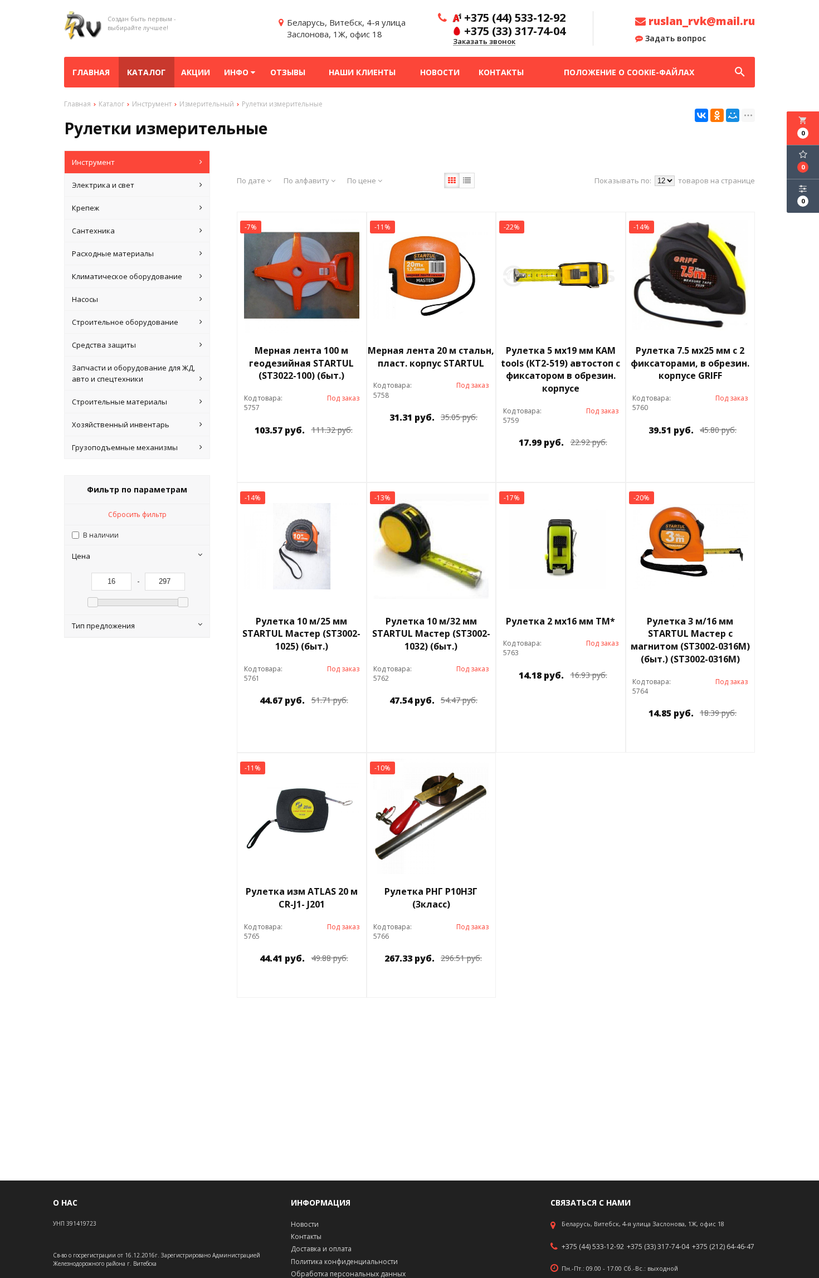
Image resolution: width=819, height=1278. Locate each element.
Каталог (146, 72)
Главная (91, 72)
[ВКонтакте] (701, 115)
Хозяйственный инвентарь (120, 425)
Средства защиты (104, 345)
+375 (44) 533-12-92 (593, 1246)
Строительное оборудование (125, 322)
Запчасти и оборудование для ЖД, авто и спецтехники (133, 373)
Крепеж (85, 208)
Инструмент (93, 162)
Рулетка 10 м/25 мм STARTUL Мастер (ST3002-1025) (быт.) (301, 634)
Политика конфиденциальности (344, 1261)
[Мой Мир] (732, 115)
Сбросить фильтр (137, 514)
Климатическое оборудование (127, 276)
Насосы (85, 299)
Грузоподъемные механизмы (125, 447)
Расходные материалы (113, 253)
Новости (440, 72)
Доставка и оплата (321, 1248)
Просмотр (330, 455)
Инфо (237, 72)
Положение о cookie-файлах (629, 72)
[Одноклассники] (717, 115)
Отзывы (287, 72)
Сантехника (93, 231)
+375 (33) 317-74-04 (658, 1246)
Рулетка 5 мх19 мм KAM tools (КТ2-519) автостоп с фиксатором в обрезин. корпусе (560, 369)
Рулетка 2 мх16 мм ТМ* (560, 621)
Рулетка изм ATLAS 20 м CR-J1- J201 (302, 897)
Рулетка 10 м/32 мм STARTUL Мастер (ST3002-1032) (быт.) (431, 634)
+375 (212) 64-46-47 (723, 1246)
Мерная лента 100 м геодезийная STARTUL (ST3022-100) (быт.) (301, 363)
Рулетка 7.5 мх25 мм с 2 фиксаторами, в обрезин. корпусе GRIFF (690, 363)
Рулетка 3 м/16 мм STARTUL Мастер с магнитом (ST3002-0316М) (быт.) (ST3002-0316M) (690, 640)
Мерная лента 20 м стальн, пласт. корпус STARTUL (431, 356)
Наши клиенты (362, 72)
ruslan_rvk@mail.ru (700, 21)
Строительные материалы (119, 402)
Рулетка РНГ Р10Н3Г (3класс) (430, 897)
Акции (195, 72)
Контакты (501, 72)
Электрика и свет (103, 185)
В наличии (101, 535)
